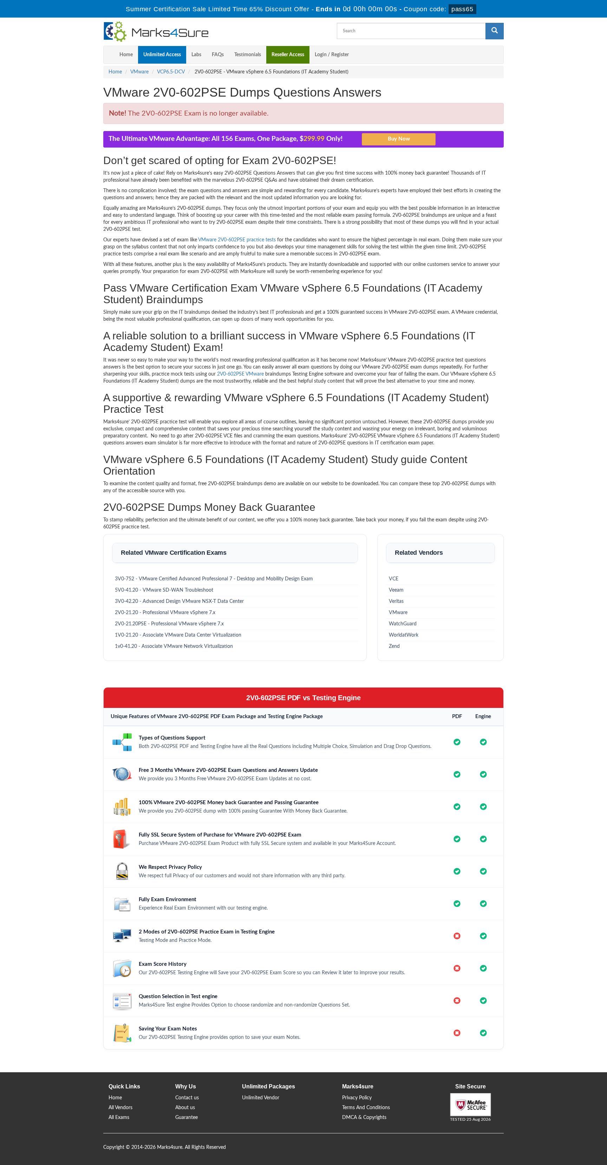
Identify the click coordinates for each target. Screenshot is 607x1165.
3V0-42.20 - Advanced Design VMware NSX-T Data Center (179, 601)
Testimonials (247, 54)
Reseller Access (288, 54)
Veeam (396, 590)
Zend (394, 646)
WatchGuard (403, 623)
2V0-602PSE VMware (240, 374)
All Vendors (120, 1107)
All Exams (119, 1117)
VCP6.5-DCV (171, 72)
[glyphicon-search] (494, 31)
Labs (196, 54)
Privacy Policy (357, 1097)
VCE (393, 579)
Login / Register (332, 54)
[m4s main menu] (109, 55)
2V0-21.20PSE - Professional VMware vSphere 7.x (169, 623)
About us (185, 1107)
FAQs (218, 54)
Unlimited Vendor (260, 1097)
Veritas (396, 601)
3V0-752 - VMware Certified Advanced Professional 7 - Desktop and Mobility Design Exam (214, 579)
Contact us (187, 1097)
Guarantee (186, 1117)
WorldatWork (403, 635)
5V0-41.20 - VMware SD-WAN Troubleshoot (164, 590)
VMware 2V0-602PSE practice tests (237, 239)
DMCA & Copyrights (364, 1117)
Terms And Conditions (366, 1107)
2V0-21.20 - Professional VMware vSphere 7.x (165, 612)
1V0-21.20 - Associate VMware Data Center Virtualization (178, 635)
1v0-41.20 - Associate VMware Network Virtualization (174, 646)
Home (126, 54)
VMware (139, 72)
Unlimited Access (162, 54)
